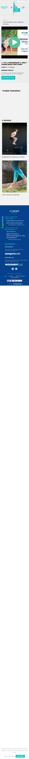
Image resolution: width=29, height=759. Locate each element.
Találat (15, 7)
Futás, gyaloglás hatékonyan (10, 194)
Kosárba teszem (8, 77)
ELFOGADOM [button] (20, 756)
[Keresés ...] (13, 13)
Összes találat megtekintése (16, 10)
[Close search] (14, 5)
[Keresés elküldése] (13, 3)
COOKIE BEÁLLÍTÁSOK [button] (9, 756)
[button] (12, 7)
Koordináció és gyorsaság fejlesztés (13, 157)
